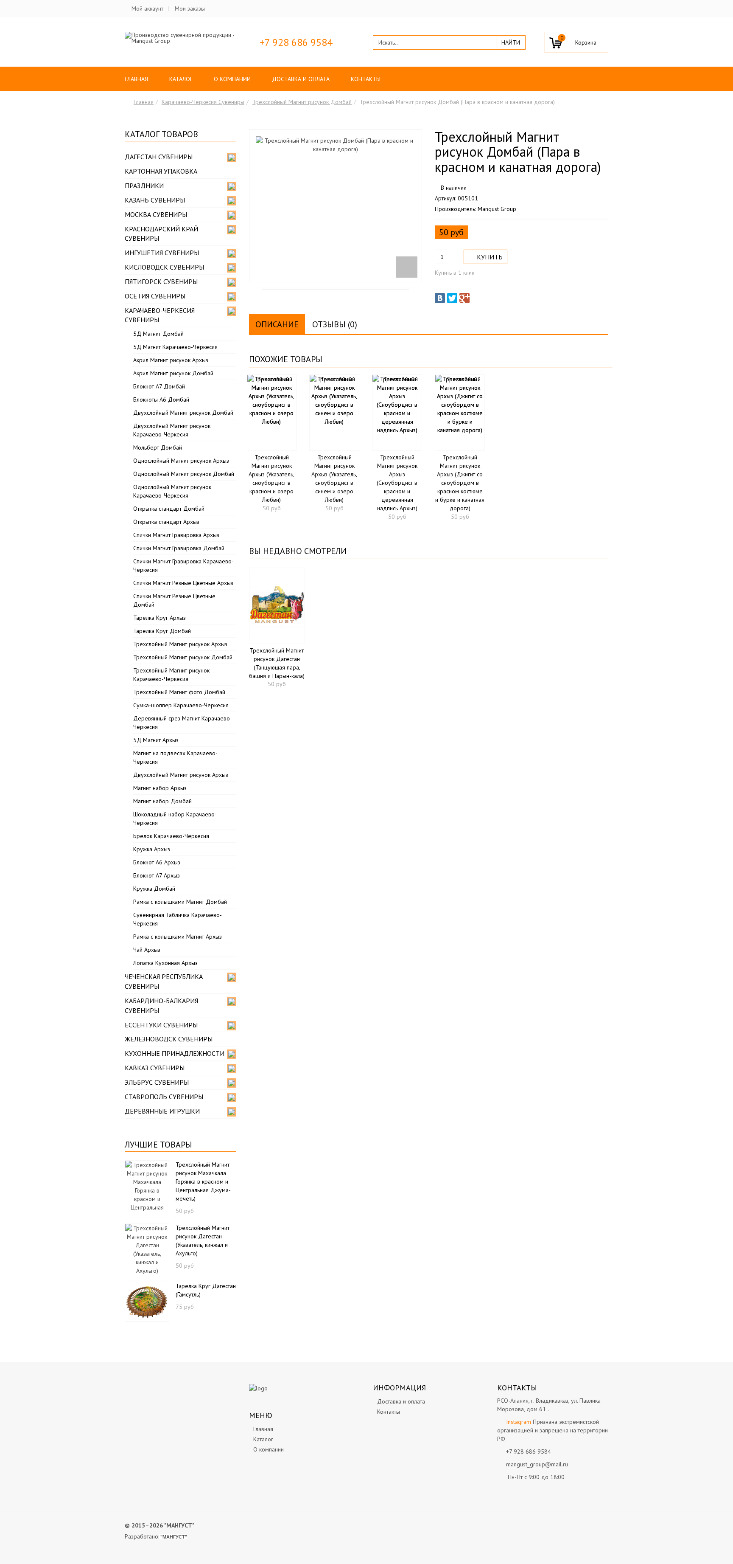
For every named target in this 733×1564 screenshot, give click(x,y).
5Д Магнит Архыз (156, 740)
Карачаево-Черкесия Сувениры (203, 102)
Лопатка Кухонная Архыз (165, 963)
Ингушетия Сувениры (162, 252)
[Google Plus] (464, 298)
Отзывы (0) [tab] (334, 324)
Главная (136, 79)
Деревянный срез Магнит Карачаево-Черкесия (182, 722)
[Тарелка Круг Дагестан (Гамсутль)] (147, 1301)
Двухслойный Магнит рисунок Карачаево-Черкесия (171, 430)
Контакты (365, 79)
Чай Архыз (146, 950)
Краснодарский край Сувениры (161, 234)
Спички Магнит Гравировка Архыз (176, 535)
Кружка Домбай (154, 888)
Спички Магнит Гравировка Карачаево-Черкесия (183, 565)
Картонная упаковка (161, 171)
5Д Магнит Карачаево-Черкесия (175, 347)
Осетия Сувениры (155, 296)
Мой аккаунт (147, 8)
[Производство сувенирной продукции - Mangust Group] (180, 38)
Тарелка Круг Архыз (159, 618)
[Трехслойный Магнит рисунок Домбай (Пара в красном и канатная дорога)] (335, 206)
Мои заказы (190, 8)
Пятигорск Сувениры (161, 281)
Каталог (181, 79)
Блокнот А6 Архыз (156, 862)
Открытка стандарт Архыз (166, 522)
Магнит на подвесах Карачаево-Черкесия (175, 757)
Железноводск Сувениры (169, 1039)
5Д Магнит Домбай (158, 334)
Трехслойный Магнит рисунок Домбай (302, 102)
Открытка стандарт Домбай (168, 508)
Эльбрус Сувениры (157, 1082)
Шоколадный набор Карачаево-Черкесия (175, 818)
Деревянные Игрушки (162, 1111)
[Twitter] (452, 298)
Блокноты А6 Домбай (161, 399)
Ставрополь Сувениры (164, 1096)
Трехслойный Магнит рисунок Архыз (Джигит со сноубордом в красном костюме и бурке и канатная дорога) (459, 482)
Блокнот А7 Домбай (159, 386)
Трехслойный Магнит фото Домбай (179, 692)
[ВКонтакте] (440, 298)
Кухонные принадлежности (174, 1053)
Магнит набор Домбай (162, 801)
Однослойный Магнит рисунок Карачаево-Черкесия (172, 491)
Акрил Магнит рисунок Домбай (173, 373)
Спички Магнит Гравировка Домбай (178, 548)
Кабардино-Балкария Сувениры (161, 1005)
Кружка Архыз (151, 849)
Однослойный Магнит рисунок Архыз (181, 460)
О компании (232, 79)
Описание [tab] (277, 324)
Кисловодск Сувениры (164, 267)
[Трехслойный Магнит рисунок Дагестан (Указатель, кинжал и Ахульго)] (147, 1248)
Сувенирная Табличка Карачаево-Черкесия (177, 919)
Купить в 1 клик (454, 272)
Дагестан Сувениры (159, 156)
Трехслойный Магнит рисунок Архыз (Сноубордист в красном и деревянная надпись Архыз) (397, 482)
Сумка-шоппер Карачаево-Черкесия (181, 705)
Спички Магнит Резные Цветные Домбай (174, 600)
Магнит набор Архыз (160, 788)
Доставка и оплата (301, 79)
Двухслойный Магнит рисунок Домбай (183, 412)
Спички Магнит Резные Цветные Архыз (183, 583)
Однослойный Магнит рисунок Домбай (183, 474)
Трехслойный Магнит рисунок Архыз (180, 644)
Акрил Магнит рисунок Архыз (170, 360)
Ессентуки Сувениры (161, 1025)
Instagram (518, 1422)
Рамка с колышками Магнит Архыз (177, 936)
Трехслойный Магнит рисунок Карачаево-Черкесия (171, 675)
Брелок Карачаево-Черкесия (171, 836)
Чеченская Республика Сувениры (164, 981)
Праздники (144, 185)
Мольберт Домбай (157, 447)
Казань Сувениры (155, 200)
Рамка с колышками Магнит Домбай (180, 902)
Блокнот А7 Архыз (156, 875)
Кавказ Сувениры (155, 1067)
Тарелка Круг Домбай (162, 631)
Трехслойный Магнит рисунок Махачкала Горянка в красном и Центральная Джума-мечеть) (203, 1181)
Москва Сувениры (156, 214)
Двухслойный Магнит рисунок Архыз (180, 775)
